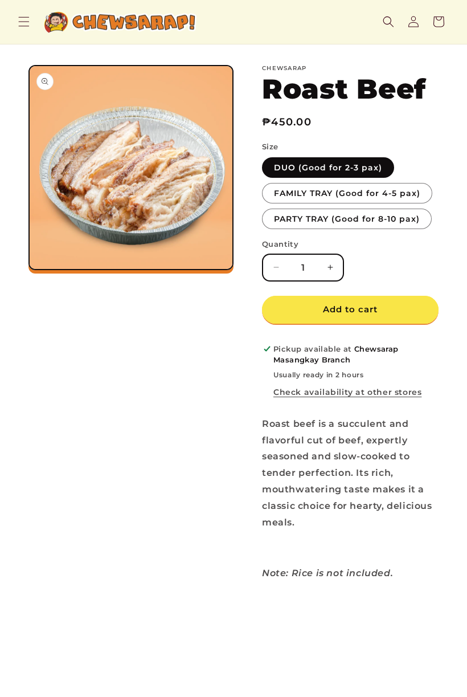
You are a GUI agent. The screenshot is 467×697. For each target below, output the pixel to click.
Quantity (280, 243)
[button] (23, 21)
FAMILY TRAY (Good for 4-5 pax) (347, 193)
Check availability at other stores (347, 392)
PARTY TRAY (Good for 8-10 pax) (347, 219)
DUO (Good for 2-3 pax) (328, 167)
